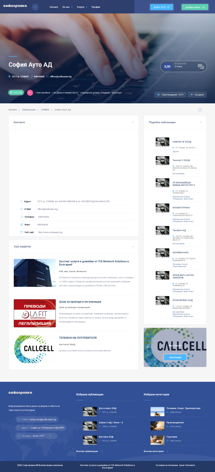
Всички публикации (87, 451)
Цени (181, 465)
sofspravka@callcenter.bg (42, 419)
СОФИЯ (45, 109)
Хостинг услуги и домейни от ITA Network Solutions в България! (107, 466)
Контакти (190, 465)
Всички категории (154, 451)
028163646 (42, 224)
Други (176, 151)
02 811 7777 (160, 7)
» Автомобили (43, 92)
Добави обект (192, 7)
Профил (96, 7)
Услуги (81, 7)
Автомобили (178, 174)
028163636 (39, 76)
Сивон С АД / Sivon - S (111, 422)
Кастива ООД (106, 437)
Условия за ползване (167, 465)
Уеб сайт (18, 92)
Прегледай (175, 357)
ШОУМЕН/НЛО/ (181, 252)
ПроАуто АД (179, 230)
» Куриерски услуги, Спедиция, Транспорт (101, 92)
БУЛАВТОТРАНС (181, 207)
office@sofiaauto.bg (61, 76)
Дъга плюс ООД (107, 408)
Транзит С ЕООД (181, 160)
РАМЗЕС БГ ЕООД (182, 141)
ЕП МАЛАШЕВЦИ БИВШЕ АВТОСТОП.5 (184, 183)
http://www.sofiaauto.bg (50, 232)
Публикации (29, 109)
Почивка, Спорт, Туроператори (180, 265)
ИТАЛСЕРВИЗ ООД (183, 300)
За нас (66, 7)
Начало (54, 7)
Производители (175, 422)
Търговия (171, 437)
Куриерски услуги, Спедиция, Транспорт (183, 198)
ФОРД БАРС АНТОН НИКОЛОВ (183, 276)
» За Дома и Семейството (65, 92)
